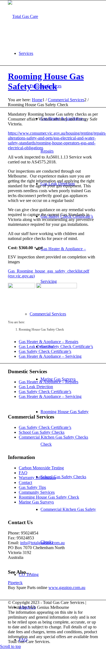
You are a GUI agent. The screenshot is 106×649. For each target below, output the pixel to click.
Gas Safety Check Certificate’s (45, 351)
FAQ (23, 472)
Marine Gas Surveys (36, 502)
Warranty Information (37, 477)
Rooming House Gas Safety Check (46, 81)
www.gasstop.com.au (66, 587)
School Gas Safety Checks (41, 432)
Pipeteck (15, 582)
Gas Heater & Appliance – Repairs (48, 341)
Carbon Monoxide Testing (41, 468)
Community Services (37, 492)
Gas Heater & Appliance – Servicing (50, 356)
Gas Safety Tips (32, 487)
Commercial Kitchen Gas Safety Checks (53, 437)
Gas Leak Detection (36, 346)
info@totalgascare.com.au (42, 542)
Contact (25, 482)
